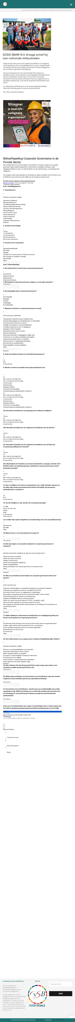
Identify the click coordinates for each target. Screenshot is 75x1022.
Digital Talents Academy (58, 1020)
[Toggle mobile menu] (71, 5)
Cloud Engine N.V (39, 1020)
